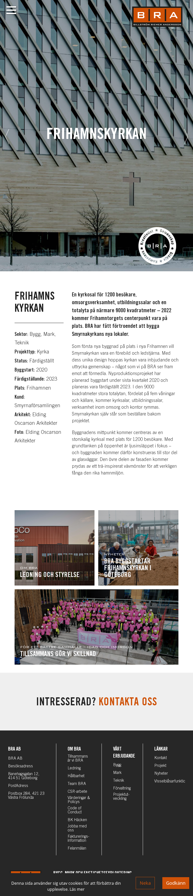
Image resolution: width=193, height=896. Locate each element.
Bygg (117, 765)
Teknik (118, 781)
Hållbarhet (76, 776)
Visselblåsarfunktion (170, 781)
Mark (117, 773)
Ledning (74, 768)
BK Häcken (77, 820)
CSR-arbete (77, 792)
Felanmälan (77, 849)
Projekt (160, 766)
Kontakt (160, 758)
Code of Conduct (75, 810)
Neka (145, 883)
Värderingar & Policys (79, 800)
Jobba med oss (77, 828)
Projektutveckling (121, 797)
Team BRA (77, 784)
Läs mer (77, 889)
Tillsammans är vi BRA (78, 759)
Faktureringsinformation (78, 839)
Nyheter (161, 774)
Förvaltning (122, 788)
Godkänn (175, 883)
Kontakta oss (128, 703)
